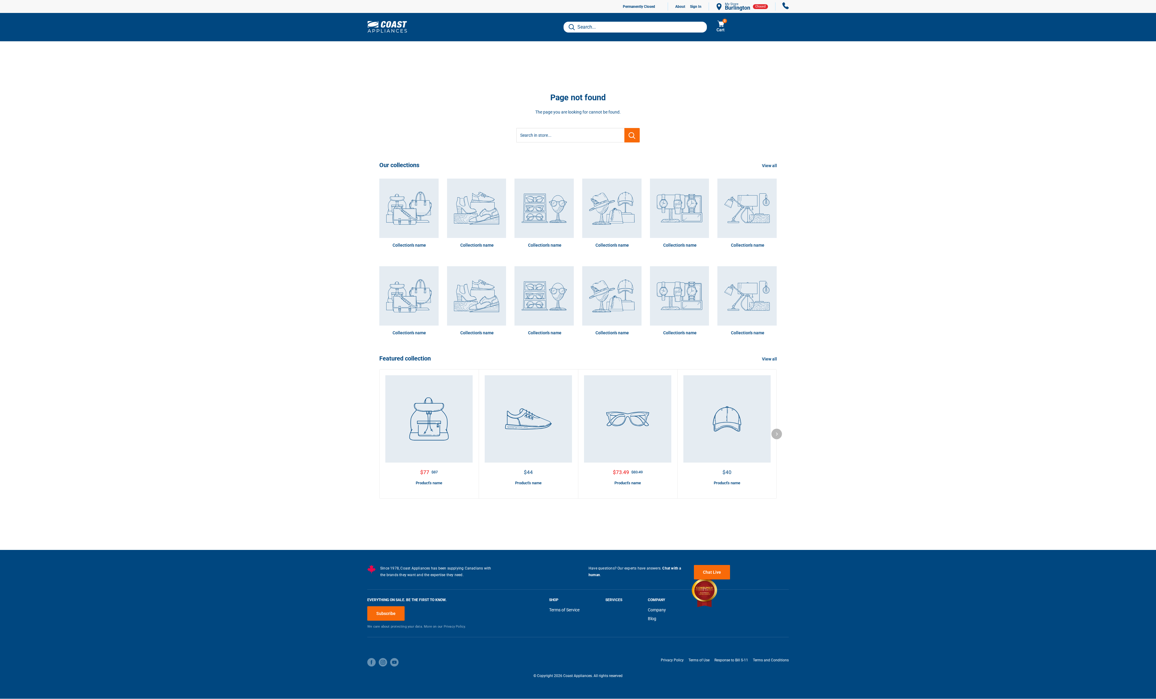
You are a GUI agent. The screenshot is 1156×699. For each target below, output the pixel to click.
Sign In (695, 7)
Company (657, 609)
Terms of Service (564, 609)
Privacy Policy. (455, 627)
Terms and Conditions (771, 660)
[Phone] (786, 6)
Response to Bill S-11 (731, 660)
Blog (652, 618)
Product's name (429, 483)
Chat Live (712, 572)
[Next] (777, 434)
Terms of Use (699, 660)
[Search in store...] (632, 135)
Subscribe (386, 613)
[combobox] (635, 27)
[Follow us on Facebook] (371, 662)
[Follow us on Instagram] (383, 662)
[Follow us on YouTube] (394, 662)
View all (770, 165)
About (680, 7)
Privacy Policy (672, 660)
